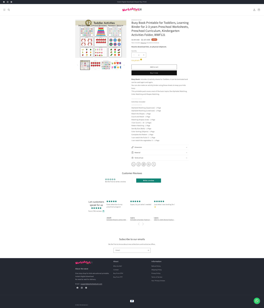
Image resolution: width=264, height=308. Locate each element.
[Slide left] (77, 65)
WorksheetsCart (84, 305)
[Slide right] (124, 65)
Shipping (143, 42)
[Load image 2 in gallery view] (95, 65)
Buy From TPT (118, 277)
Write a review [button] (148, 180)
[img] (96, 208)
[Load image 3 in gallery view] (106, 65)
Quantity (134, 51)
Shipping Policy (156, 270)
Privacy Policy (155, 273)
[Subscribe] (148, 250)
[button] (4, 10)
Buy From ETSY (118, 273)
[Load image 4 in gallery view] (116, 65)
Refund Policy (156, 266)
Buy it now (154, 73)
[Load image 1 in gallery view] (85, 65)
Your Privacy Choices (158, 281)
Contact (116, 270)
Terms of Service (156, 277)
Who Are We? (117, 266)
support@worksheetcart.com (91, 284)
